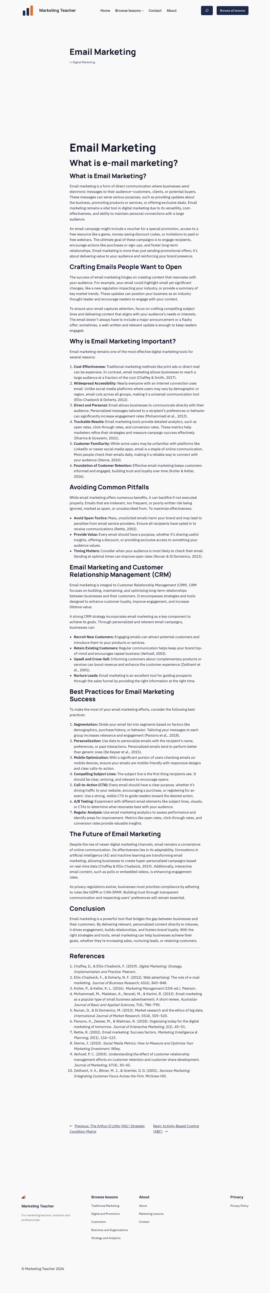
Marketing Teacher (57, 10)
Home (105, 10)
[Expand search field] (207, 10)
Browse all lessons (232, 10)
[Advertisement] (135, 107)
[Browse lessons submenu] (143, 10)
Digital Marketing (84, 62)
